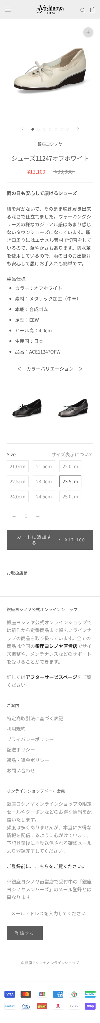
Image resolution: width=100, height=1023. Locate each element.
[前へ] (22, 129)
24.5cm (44, 496)
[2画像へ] (38, 129)
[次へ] (78, 129)
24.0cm (18, 496)
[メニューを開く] (8, 9)
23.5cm (70, 481)
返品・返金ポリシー (28, 760)
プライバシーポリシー (30, 739)
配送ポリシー (21, 749)
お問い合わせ (21, 770)
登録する (25, 933)
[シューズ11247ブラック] (27, 408)
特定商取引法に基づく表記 (35, 718)
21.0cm (18, 466)
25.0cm (70, 496)
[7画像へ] (67, 129)
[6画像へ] (62, 129)
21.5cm (44, 466)
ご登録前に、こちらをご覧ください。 (47, 866)
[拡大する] (88, 32)
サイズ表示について (72, 454)
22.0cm (70, 466)
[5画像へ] (56, 129)
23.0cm (44, 481)
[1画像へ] (32, 129)
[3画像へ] (44, 129)
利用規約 (16, 728)
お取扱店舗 (17, 573)
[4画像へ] (50, 129)
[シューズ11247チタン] (73, 408)
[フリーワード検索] (82, 9)
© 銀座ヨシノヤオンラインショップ (50, 962)
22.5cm (18, 481)
